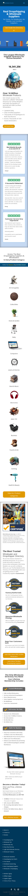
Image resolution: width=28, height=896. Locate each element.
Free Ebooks (7, 861)
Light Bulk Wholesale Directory (11, 849)
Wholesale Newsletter (9, 856)
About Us (6, 830)
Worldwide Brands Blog (10, 864)
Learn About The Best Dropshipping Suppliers (14, 662)
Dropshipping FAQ (8, 840)
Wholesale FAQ (8, 842)
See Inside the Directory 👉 (14, 29)
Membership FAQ (8, 844)
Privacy (13, 881)
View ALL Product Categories (14, 494)
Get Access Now (8, 126)
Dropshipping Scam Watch (10, 859)
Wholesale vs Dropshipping (11, 868)
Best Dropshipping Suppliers (13, 255)
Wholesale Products (9, 852)
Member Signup (8, 873)
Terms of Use (7, 881)
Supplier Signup (8, 878)
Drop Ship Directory (9, 847)
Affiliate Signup (7, 876)
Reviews (6, 835)
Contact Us (6, 832)
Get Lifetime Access (11, 817)
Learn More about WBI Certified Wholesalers (14, 655)
